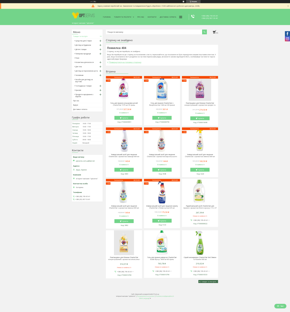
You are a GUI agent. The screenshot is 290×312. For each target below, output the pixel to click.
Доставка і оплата (168, 17)
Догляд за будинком (83, 45)
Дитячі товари (80, 49)
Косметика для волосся (84, 62)
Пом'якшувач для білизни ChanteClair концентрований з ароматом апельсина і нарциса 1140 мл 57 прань (124, 259)
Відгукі (75, 105)
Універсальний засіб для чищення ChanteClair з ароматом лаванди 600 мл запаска (124, 157)
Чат (282, 306)
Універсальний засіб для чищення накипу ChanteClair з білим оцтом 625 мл (162, 207)
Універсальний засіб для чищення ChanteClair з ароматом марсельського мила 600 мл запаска (162, 157)
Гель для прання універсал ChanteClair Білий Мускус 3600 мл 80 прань (162, 258)
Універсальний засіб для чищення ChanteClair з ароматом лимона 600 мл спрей (200, 157)
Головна (107, 17)
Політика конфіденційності (165, 296)
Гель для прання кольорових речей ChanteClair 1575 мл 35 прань (124, 104)
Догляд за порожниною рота (86, 71)
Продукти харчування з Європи (84, 95)
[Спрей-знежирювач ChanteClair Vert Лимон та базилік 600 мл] (200, 242)
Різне (77, 58)
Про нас (140, 17)
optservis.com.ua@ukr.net (85, 161)
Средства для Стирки (83, 41)
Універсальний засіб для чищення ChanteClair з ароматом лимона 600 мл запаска (124, 208)
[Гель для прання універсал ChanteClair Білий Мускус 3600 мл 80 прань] (162, 242)
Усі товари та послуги (207, 281)
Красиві (78, 90)
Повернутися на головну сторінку (125, 62)
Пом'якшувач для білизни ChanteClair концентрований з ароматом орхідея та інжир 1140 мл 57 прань (200, 105)
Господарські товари (83, 86)
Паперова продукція (83, 54)
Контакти (152, 17)
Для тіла (78, 66)
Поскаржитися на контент (145, 296)
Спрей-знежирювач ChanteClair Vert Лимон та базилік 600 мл (200, 258)
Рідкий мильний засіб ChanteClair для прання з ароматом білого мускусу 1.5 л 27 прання (199, 208)
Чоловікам (79, 75)
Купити (125, 118)
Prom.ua (156, 294)
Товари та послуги (122, 17)
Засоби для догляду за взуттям (84, 80)
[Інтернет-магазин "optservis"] (83, 15)
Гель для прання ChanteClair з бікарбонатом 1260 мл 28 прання (162, 104)
